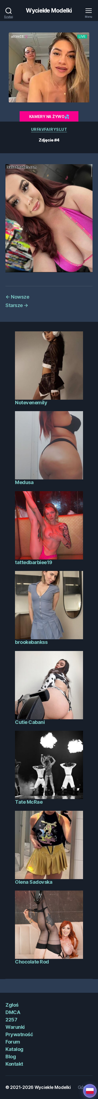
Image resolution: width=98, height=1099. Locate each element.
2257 (11, 1020)
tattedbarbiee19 (33, 562)
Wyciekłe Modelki (49, 10)
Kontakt (14, 1064)
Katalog (14, 1049)
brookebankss (31, 642)
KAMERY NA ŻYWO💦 (49, 116)
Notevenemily (31, 402)
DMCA (12, 1012)
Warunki (15, 1027)
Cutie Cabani (30, 722)
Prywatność (19, 1034)
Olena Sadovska (33, 882)
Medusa (24, 482)
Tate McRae (28, 802)
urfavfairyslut (49, 129)
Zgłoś (12, 1005)
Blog (10, 1056)
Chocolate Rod (32, 962)
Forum (12, 1042)
